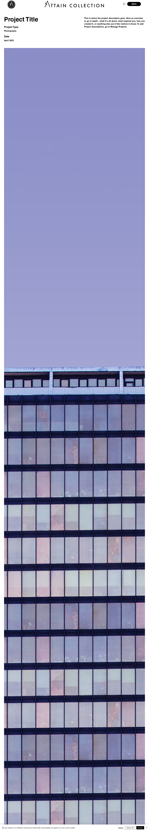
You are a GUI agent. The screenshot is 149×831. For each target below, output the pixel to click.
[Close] (146, 827)
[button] (124, 4)
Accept (140, 828)
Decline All (130, 828)
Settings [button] (120, 828)
